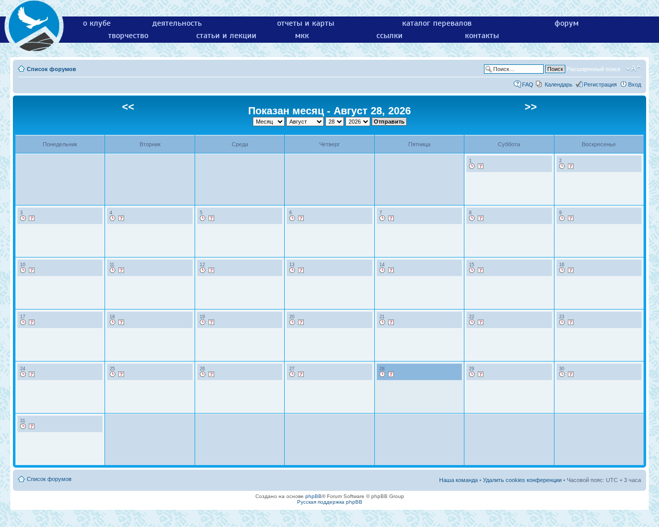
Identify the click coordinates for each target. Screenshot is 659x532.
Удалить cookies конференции (522, 480)
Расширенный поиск (593, 69)
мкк (302, 35)
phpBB (313, 496)
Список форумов (51, 69)
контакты (482, 35)
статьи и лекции (226, 35)
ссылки (389, 35)
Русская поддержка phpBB (329, 502)
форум (566, 23)
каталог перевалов (437, 23)
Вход (634, 84)
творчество (128, 35)
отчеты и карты (305, 23)
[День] (472, 166)
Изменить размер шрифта (633, 68)
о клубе (97, 23)
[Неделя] (481, 166)
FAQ (527, 84)
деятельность (177, 23)
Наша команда (458, 480)
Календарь (559, 84)
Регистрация (600, 84)
